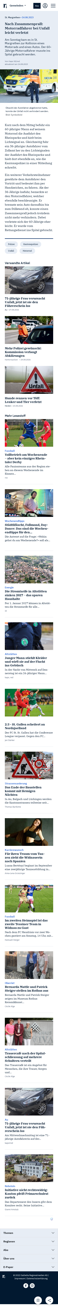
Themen (8, 1232)
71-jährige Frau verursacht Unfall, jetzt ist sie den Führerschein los (25, 302)
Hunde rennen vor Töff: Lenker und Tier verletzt (23, 400)
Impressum (20, 1278)
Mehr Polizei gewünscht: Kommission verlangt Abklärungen (23, 352)
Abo (37, 5)
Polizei (11, 244)
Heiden (8, 406)
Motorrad (27, 250)
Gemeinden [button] (17, 5)
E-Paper (8, 1267)
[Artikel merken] (38, 1300)
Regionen (9, 1241)
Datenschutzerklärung (37, 1278)
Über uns (8, 1258)
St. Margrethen (12, 17)
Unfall (11, 250)
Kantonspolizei (30, 244)
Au (6, 310)
